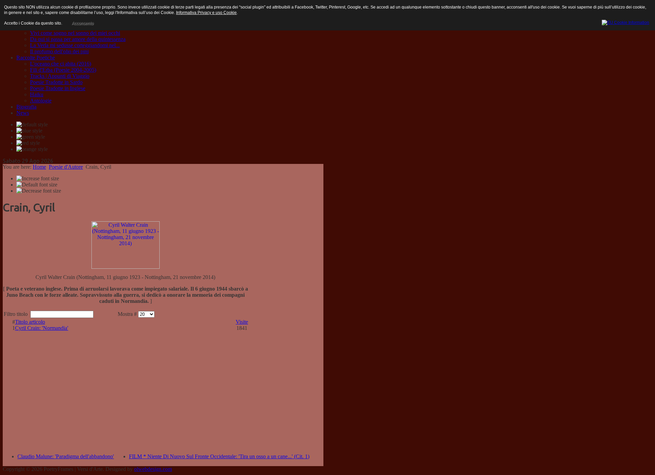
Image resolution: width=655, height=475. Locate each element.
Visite (242, 322)
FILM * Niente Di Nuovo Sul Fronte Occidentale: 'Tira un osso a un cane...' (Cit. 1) (219, 456)
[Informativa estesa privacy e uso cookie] (625, 21)
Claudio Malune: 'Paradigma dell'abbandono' (65, 456)
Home (39, 167)
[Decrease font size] (38, 191)
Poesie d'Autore (66, 167)
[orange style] (32, 149)
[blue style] (29, 131)
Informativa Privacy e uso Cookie (206, 12)
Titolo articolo (30, 322)
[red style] (28, 143)
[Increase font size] (37, 179)
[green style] (30, 137)
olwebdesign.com (153, 469)
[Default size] (36, 185)
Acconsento (82, 23)
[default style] (32, 125)
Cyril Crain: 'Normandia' (41, 328)
